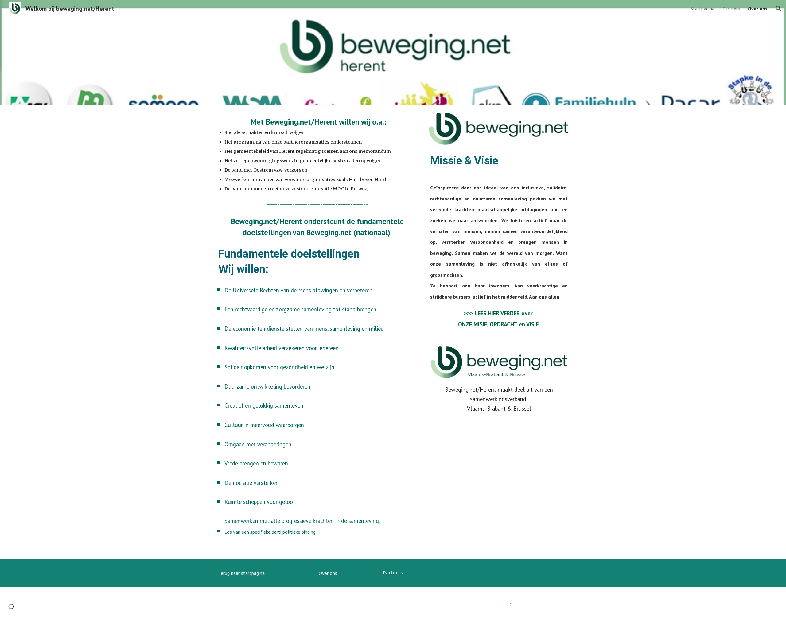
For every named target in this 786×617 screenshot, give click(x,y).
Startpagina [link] (702, 9)
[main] (317, 177)
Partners (393, 572)
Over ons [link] (758, 9)
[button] (778, 8)
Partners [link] (731, 9)
